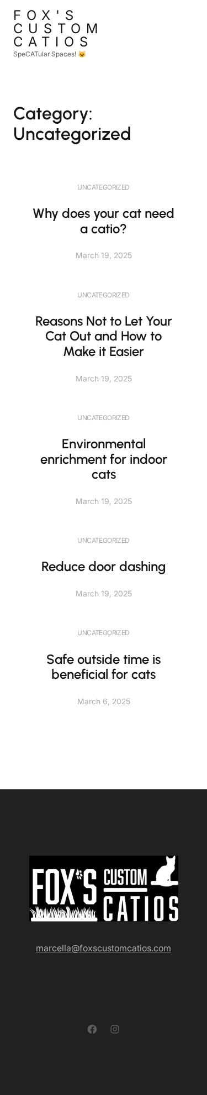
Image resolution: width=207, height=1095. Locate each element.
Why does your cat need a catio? (103, 221)
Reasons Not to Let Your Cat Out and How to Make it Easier (103, 336)
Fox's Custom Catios (58, 28)
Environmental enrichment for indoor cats (103, 459)
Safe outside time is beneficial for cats (103, 667)
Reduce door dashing (103, 566)
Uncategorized (103, 187)
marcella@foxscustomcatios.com (103, 947)
